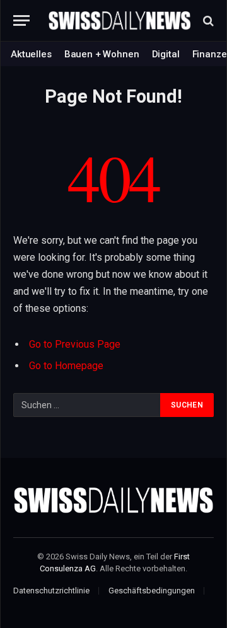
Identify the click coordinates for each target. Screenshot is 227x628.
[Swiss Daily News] (120, 21)
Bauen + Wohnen (101, 54)
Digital (166, 54)
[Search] (207, 20)
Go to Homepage (66, 366)
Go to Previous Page (74, 344)
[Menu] (21, 20)
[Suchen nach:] (87, 405)
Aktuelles (31, 54)
